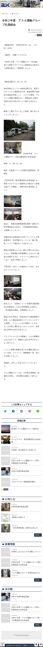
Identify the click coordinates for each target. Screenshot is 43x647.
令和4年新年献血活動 (19, 507)
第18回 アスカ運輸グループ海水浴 (25, 429)
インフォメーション (22, 635)
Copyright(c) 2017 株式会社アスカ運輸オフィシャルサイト (21, 645)
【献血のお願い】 (18, 517)
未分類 (39, 35)
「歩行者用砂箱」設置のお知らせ (24, 528)
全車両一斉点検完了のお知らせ (23, 450)
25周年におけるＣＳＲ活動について (25, 552)
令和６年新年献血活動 (20, 471)
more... (38, 535)
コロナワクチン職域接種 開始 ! (23, 482)
